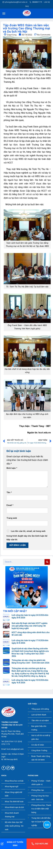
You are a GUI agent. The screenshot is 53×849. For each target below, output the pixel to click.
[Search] (47, 562)
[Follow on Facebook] (4, 768)
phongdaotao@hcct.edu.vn (16, 2)
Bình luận (12, 468)
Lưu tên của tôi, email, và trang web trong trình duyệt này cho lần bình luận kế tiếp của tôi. (27, 535)
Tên (9, 492)
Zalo (47, 825)
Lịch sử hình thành (38, 715)
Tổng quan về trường (40, 709)
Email (10, 505)
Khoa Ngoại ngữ (11, 786)
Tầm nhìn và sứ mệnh (40, 720)
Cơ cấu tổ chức (37, 745)
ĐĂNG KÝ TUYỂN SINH (15, 843)
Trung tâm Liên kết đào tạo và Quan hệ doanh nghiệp (41, 821)
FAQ (27, 6)
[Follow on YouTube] (12, 768)
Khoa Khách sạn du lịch (14, 807)
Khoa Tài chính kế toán (14, 801)
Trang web (12, 518)
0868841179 (37, 2)
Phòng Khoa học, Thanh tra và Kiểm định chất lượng (41, 808)
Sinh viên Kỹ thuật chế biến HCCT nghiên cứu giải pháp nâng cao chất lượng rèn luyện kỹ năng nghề (29, 625)
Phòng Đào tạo (37, 790)
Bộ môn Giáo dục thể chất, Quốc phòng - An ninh (14, 825)
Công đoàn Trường (39, 750)
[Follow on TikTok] (8, 768)
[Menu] (4, 13)
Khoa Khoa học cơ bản (14, 781)
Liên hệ (47, 2)
